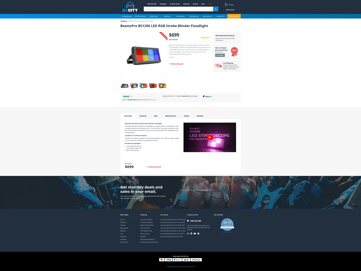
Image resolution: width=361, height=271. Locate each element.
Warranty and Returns (147, 239)
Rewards (186, 4)
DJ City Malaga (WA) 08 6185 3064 (171, 236)
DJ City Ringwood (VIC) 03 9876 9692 (172, 225)
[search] (178, 9)
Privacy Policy (205, 190)
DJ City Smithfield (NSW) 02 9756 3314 (173, 231)
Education (123, 239)
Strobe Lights (149, 21)
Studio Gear (154, 16)
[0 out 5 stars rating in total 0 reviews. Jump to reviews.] (180, 29)
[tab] (128, 116)
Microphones (193, 16)
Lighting (167, 16)
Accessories (180, 16)
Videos (186, 116)
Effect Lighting (139, 21)
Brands (195, 4)
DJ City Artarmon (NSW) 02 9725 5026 (172, 228)
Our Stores (164, 215)
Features (143, 116)
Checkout (123, 236)
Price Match (220, 55)
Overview (128, 116)
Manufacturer (170, 116)
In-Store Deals (175, 4)
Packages (163, 4)
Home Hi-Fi (220, 16)
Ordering (143, 215)
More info (153, 100)
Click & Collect (144, 228)
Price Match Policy (146, 231)
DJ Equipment (127, 16)
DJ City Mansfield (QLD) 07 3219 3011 (172, 234)
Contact (122, 225)
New (203, 4)
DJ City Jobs (124, 242)
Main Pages (124, 215)
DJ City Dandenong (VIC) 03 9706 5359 (173, 219)
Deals (210, 4)
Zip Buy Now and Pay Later (149, 242)
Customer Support (146, 219)
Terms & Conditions (146, 222)
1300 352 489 (151, 4)
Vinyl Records (234, 16)
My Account (230, 10)
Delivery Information (147, 225)
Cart (121, 234)
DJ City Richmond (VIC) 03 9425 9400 (172, 222)
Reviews (200, 116)
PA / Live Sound (140, 16)
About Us (123, 222)
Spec (156, 116)
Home (122, 219)
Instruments (207, 16)
